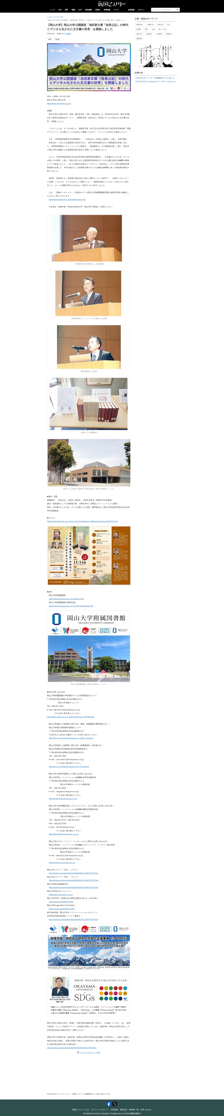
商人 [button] (168, 24)
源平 (66, 10)
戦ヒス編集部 (66, 33)
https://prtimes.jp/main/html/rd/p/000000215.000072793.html (73, 880)
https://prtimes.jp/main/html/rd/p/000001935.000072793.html (71, 1048)
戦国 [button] (49, 39)
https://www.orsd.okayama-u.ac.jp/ (63, 799)
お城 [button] (153, 29)
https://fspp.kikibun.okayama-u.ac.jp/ (64, 834)
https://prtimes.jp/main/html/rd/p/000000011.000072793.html (73, 873)
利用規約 (114, 1110)
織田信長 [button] (139, 38)
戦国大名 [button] (150, 24)
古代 (59, 10)
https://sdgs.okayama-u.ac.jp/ (61, 895)
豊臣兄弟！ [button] (140, 24)
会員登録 (131, 10)
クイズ (116, 10)
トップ (52, 10)
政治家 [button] (138, 29)
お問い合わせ (145, 1110)
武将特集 (107, 10)
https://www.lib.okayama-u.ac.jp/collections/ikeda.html (71, 606)
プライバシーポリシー (100, 1110)
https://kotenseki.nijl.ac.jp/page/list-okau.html (67, 200)
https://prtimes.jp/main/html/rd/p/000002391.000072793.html (73, 920)
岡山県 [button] (57, 39)
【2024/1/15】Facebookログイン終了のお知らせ (155, 82)
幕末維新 (88, 10)
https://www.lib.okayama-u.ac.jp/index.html (66, 599)
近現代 (97, 10)
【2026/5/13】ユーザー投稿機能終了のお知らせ (155, 78)
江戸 (80, 10)
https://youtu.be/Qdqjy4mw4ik (61, 902)
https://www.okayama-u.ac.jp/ (59, 104)
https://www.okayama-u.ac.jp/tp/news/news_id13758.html (70, 717)
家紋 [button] (146, 29)
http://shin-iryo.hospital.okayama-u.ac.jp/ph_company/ (71, 738)
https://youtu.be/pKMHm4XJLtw (62, 909)
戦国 (73, 10)
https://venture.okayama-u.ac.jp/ (62, 863)
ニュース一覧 (58, 17)
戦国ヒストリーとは (80, 1110)
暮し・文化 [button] (162, 29)
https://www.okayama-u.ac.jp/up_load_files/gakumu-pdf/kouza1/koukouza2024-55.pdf (82, 521)
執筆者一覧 (133, 1110)
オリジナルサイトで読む (90, 1053)
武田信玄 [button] (149, 34)
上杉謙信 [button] (159, 34)
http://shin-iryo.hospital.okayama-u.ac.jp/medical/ (69, 767)
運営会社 (124, 1110)
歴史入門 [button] (139, 34)
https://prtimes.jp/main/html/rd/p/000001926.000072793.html (73, 888)
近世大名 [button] (160, 24)
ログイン (141, 10)
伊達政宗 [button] (169, 34)
